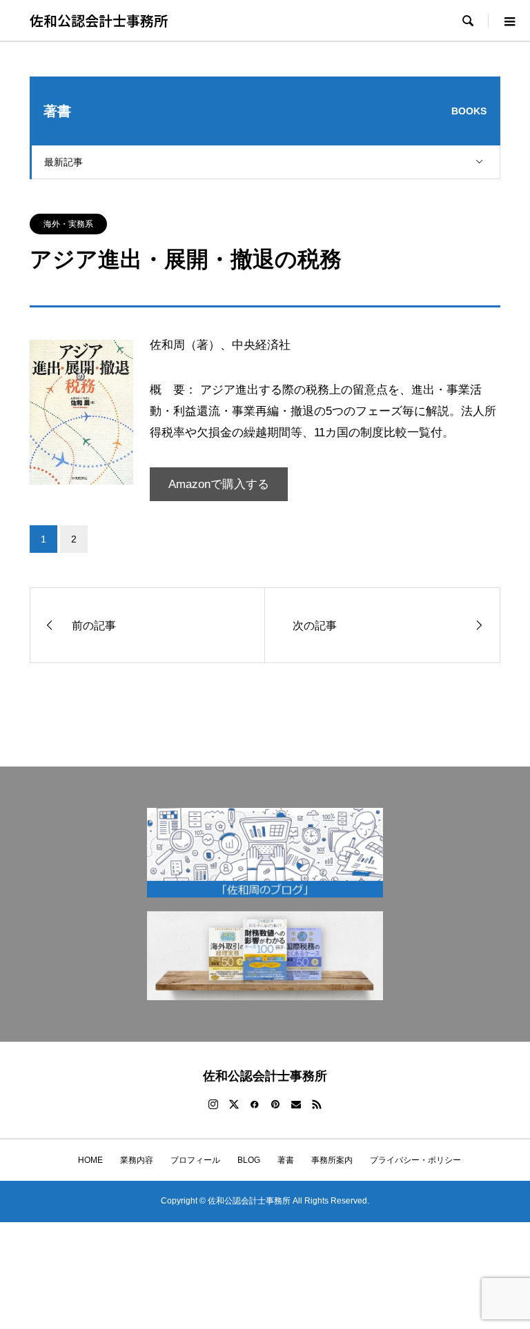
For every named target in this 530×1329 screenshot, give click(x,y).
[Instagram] (213, 1104)
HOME (86, 1160)
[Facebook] (254, 1104)
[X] (234, 1104)
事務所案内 (332, 1160)
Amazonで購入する (218, 484)
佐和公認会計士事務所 (99, 20)
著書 (285, 1160)
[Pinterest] (275, 1104)
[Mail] (296, 1104)
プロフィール (195, 1160)
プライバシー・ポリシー (415, 1160)
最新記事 (63, 162)
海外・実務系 (68, 224)
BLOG (248, 1160)
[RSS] (317, 1104)
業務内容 (136, 1160)
